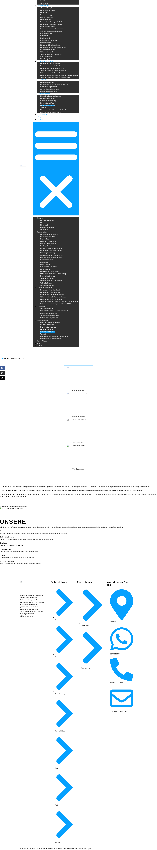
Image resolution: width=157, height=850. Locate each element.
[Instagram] (2, 373)
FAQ (41, 223)
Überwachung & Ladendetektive (50, 112)
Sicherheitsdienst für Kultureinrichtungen (53, 70)
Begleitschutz (44, 12)
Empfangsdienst (45, 19)
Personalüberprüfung (47, 103)
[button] (56, 168)
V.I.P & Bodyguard (46, 56)
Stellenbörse (44, 3)
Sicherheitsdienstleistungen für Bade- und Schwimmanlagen (59, 75)
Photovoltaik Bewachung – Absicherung (53, 47)
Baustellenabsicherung (47, 10)
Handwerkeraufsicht (46, 33)
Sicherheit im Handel (47, 52)
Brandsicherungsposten (48, 15)
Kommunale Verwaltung (46, 61)
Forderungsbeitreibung (47, 26)
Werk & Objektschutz (47, 59)
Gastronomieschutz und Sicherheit (51, 29)
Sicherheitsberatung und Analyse (51, 54)
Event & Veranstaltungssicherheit (51, 22)
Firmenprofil (44, 225)
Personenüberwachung (47, 105)
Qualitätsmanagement (47, 1)
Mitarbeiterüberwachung (48, 100)
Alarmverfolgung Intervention (49, 8)
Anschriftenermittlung (47, 82)
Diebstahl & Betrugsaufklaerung (50, 96)
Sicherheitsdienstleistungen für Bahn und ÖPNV (55, 77)
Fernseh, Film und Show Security (51, 24)
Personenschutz (45, 42)
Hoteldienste (44, 36)
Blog (39, 117)
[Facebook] (2, 368)
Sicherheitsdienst (43, 5)
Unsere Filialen (43, 114)
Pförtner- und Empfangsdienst (50, 45)
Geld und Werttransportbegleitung (51, 31)
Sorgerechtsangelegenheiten (49, 89)
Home (2, 358)
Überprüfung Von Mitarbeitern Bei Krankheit (54, 110)
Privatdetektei (42, 80)
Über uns (40, 218)
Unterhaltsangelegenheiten (49, 91)
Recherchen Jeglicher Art (48, 87)
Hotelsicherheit (45, 38)
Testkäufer (43, 107)
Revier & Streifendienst (47, 49)
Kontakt (40, 119)
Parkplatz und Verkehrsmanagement (52, 68)
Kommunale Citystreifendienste (50, 63)
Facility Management (47, 220)
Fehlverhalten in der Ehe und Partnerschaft (54, 84)
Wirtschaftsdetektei (44, 94)
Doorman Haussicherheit (48, 17)
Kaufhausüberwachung (47, 98)
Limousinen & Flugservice (48, 40)
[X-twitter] (2, 378)
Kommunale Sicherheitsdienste (50, 66)
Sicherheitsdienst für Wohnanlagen (51, 73)
